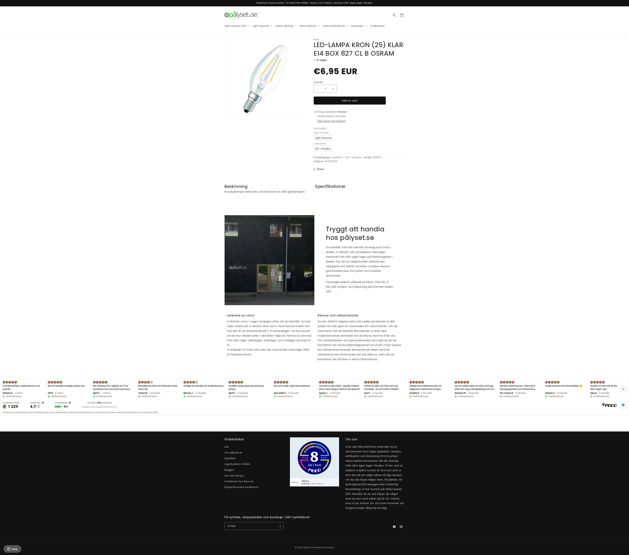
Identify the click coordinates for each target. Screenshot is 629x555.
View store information (331, 121)
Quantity (318, 82)
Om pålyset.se (233, 452)
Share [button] (320, 169)
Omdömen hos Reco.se (238, 481)
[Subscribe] (279, 526)
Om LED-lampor (234, 475)
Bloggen (229, 469)
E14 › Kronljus (323, 148)
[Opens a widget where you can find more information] (12, 549)
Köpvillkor (230, 458)
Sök (226, 446)
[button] (394, 15)
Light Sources (323, 138)
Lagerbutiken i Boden (237, 464)
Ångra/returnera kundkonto (241, 487)
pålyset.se (308, 547)
